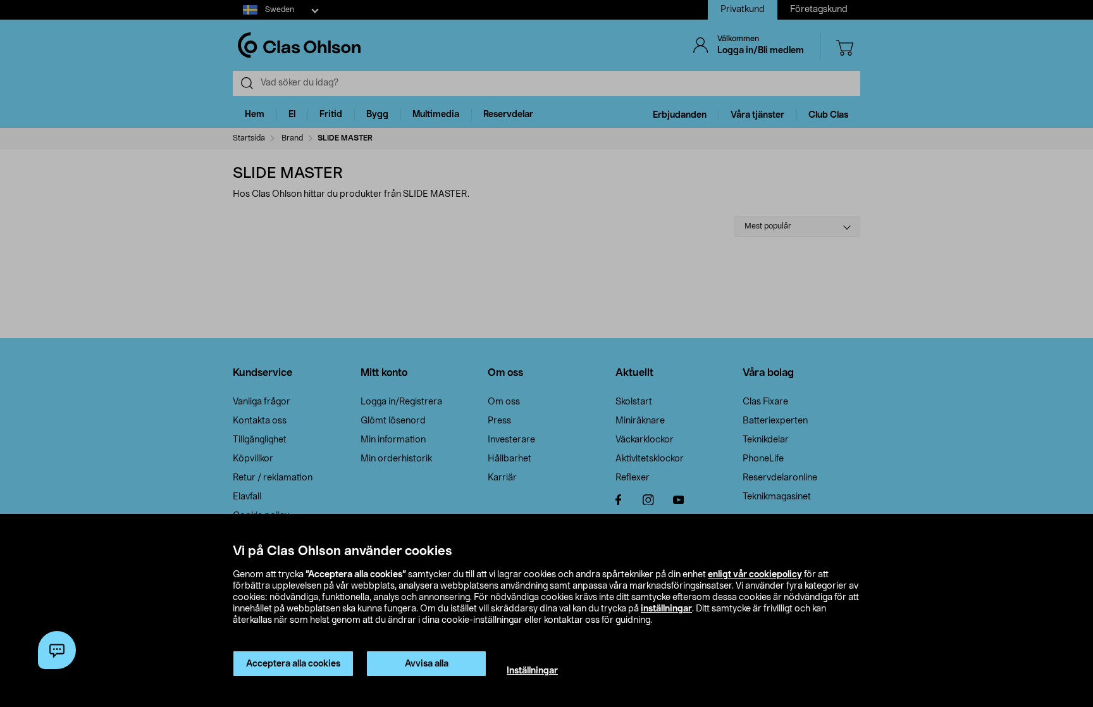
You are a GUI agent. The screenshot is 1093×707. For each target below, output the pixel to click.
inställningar (666, 608)
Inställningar (532, 670)
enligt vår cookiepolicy (755, 574)
